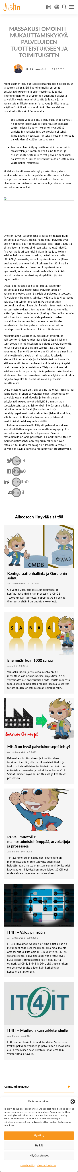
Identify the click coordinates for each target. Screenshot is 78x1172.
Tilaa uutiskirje (48, 7)
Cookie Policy (27, 1165)
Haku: (64, 7)
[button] (72, 1101)
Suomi (57, 7)
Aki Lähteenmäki (35, 69)
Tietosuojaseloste (46, 1165)
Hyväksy (39, 1135)
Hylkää (39, 1145)
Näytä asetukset (39, 1155)
